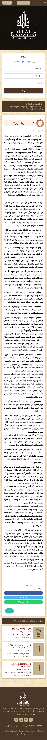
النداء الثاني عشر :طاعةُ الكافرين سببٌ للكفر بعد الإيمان (18, 646)
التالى (9, 611)
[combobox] (23, 68)
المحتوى (17, 62)
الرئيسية (37, 104)
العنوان (28, 62)
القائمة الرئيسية (24, 3)
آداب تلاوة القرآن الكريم (21, 629)
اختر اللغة (7, 3)
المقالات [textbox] (38, 68)
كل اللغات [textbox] (37, 76)
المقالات (29, 104)
